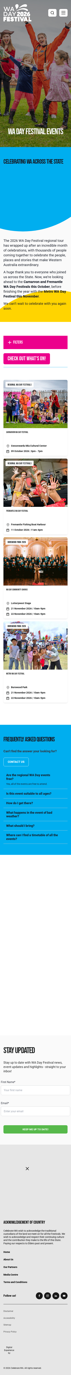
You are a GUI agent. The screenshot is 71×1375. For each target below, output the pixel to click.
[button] (63, 13)
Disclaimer (8, 1311)
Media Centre (10, 1274)
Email (5, 1103)
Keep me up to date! (36, 1129)
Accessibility (9, 1318)
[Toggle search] (52, 13)
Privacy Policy (10, 1332)
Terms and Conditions (15, 1282)
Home (6, 1251)
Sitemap (7, 1325)
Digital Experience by (9, 1350)
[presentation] (35, 889)
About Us (8, 1259)
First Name (8, 1082)
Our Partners (10, 1267)
